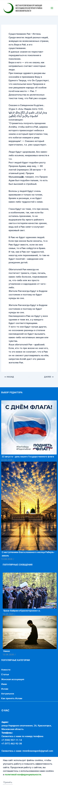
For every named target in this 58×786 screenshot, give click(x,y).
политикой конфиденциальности (23, 774)
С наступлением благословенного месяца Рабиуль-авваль (28, 567)
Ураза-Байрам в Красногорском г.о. (22, 624)
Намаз (6, 664)
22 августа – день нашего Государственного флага (28, 470)
